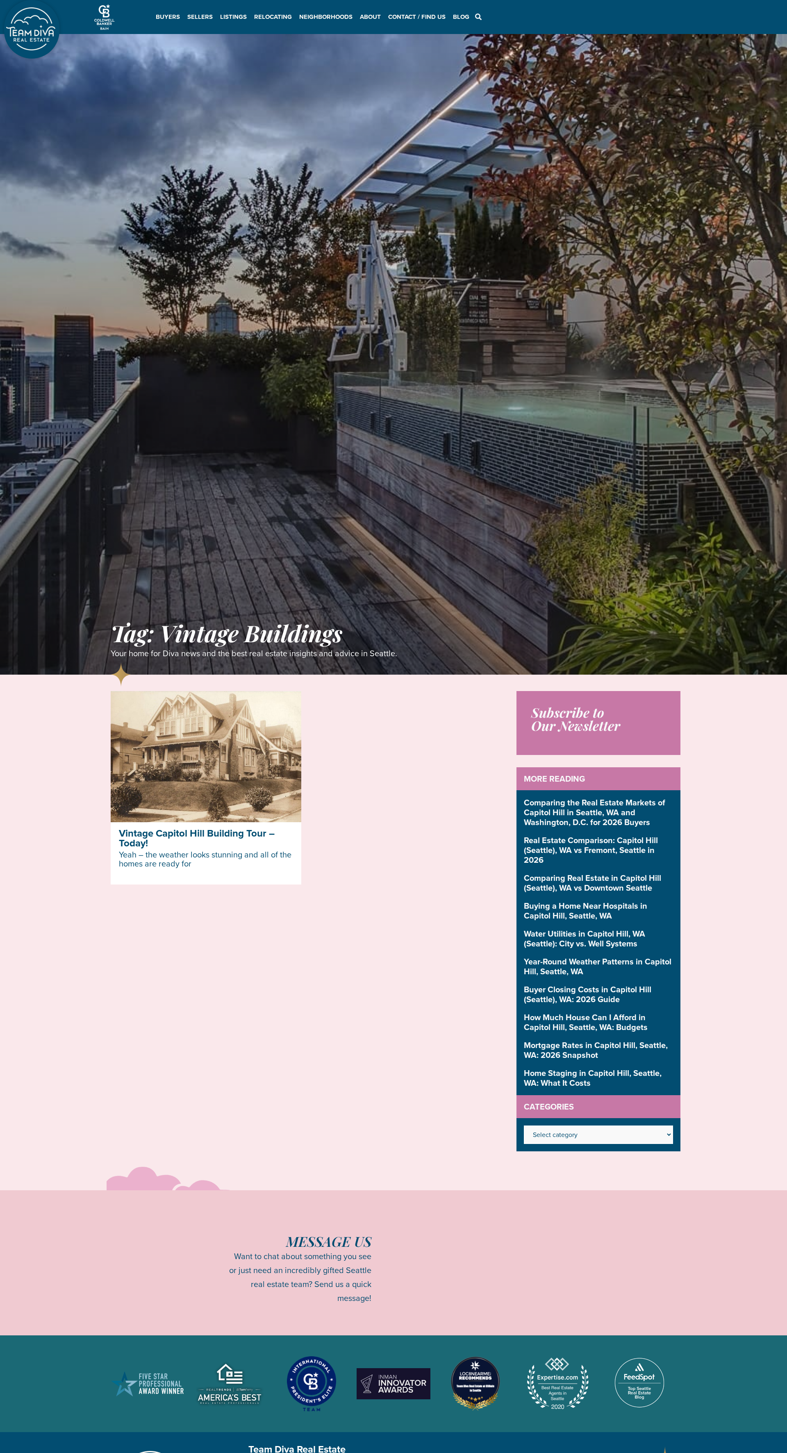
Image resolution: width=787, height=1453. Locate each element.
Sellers (200, 16)
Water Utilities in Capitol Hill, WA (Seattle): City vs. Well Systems (584, 939)
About (370, 16)
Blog (461, 16)
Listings (233, 16)
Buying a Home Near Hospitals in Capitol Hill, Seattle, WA (585, 911)
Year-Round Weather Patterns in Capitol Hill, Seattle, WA (597, 966)
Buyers (168, 16)
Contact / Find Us (417, 16)
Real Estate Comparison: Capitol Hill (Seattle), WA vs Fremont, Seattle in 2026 (591, 850)
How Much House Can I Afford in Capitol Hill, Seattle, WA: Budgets (586, 1022)
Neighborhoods (326, 16)
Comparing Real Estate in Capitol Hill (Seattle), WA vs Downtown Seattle (592, 883)
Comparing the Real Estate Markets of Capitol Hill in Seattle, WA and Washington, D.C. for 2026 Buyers (594, 812)
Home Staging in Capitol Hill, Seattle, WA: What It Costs (593, 1078)
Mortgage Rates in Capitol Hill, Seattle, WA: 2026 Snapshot (596, 1050)
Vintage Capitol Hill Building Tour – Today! (197, 838)
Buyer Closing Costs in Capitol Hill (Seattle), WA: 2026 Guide (587, 994)
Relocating (273, 16)
